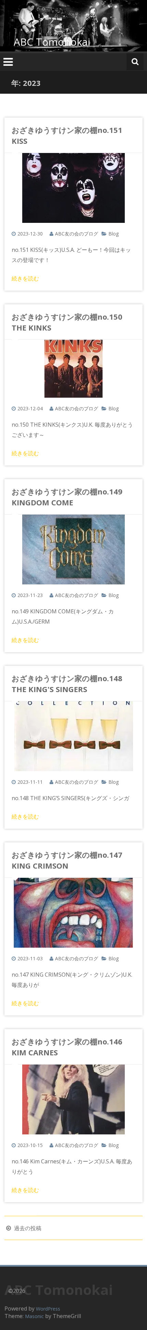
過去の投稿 (27, 1228)
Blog (113, 233)
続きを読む (25, 278)
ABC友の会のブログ (76, 233)
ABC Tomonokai (52, 42)
